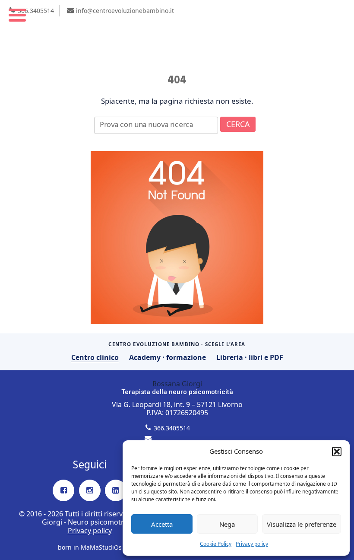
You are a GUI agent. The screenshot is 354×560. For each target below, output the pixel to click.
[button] (336, 451)
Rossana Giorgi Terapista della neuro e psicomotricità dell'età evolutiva (177, 33)
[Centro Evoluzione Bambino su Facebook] (63, 490)
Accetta (162, 524)
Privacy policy (252, 543)
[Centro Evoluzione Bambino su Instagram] (90, 490)
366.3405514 (36, 10)
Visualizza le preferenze (301, 524)
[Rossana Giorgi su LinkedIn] (115, 490)
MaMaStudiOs (101, 547)
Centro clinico (95, 357)
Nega (227, 524)
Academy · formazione (167, 357)
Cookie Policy (215, 543)
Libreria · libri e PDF (249, 357)
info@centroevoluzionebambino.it (125, 10)
